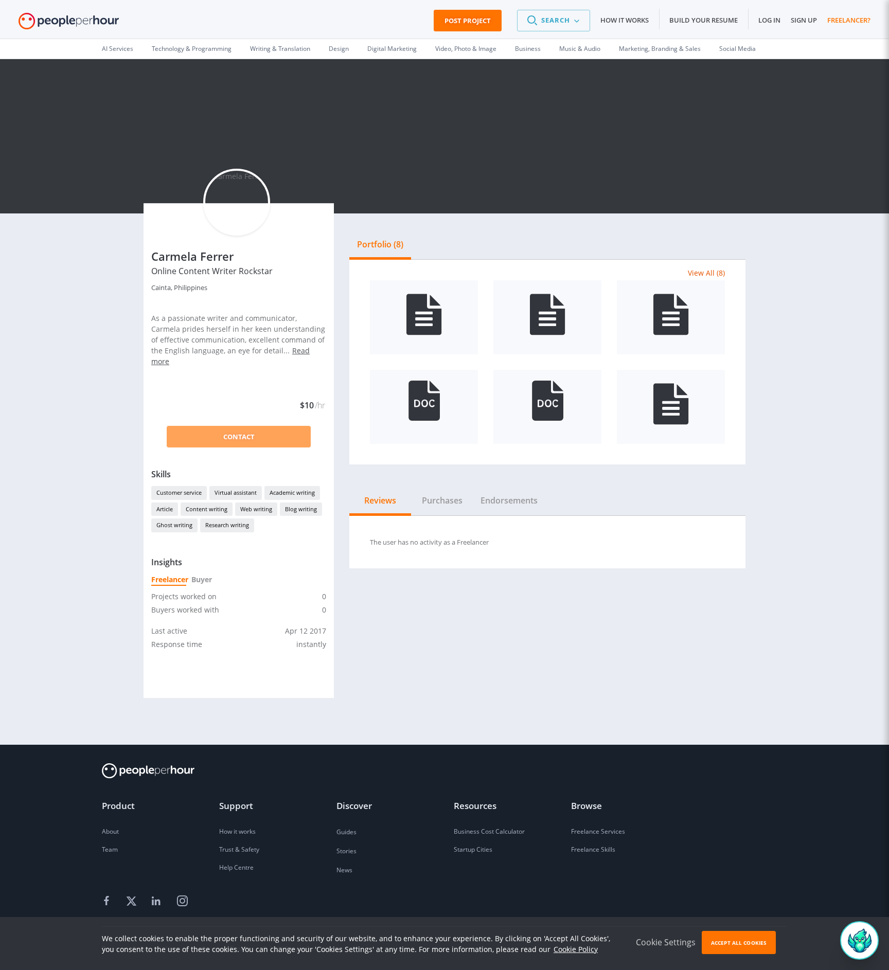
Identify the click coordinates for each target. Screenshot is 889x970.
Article (164, 509)
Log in (769, 20)
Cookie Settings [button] (666, 942)
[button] (553, 20)
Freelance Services (598, 831)
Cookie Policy (576, 949)
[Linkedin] (157, 901)
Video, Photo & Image (465, 48)
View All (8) (706, 273)
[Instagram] (182, 901)
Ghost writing (174, 525)
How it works (624, 20)
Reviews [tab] (380, 500)
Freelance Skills (593, 849)
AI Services (117, 48)
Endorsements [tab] (509, 500)
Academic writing (292, 492)
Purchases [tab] (442, 500)
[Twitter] (132, 901)
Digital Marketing (392, 48)
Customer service (179, 492)
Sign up (804, 20)
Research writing (227, 525)
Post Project (467, 20)
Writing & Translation (280, 48)
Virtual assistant (236, 492)
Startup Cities (473, 849)
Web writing (256, 509)
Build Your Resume (703, 20)
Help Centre (236, 867)
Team (110, 849)
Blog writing (301, 509)
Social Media (737, 48)
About (110, 831)
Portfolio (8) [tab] (380, 244)
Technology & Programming (192, 48)
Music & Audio (579, 48)
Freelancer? (848, 20)
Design (339, 48)
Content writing (206, 509)
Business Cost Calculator (489, 831)
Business (528, 48)
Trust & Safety (239, 849)
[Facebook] (108, 901)
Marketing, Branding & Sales (660, 48)
